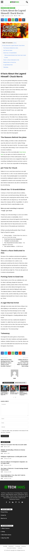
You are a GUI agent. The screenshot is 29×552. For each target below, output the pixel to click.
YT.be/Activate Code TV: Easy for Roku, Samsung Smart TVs (5, 393)
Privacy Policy (4, 512)
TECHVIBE (5, 546)
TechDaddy (17, 546)
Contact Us (3, 515)
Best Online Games (6, 534)
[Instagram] (10, 502)
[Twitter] (5, 19)
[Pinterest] (9, 19)
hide (15, 42)
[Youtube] (22, 502)
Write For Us (4, 518)
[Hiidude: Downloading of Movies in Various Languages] (24, 388)
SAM (3, 15)
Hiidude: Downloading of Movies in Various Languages (23, 393)
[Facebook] (2, 19)
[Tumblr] (23, 19)
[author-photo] (14, 373)
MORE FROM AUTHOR (20, 382)
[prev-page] (13, 397)
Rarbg (3, 531)
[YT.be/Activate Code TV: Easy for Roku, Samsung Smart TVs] (5, 388)
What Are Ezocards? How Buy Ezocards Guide (14, 393)
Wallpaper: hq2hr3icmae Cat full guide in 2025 (14, 456)
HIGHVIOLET (11, 546)
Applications (4, 390)
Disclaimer (23, 546)
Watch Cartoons (6, 528)
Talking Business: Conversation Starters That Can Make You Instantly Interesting (22, 363)
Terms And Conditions (11, 548)
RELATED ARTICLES (8, 382)
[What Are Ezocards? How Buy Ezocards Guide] (14, 388)
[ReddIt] (20, 19)
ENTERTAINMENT (7, 5)
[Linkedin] (16, 19)
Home (2, 5)
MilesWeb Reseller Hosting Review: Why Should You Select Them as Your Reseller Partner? (7, 363)
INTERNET (13, 390)
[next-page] (15, 397)
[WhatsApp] (13, 19)
